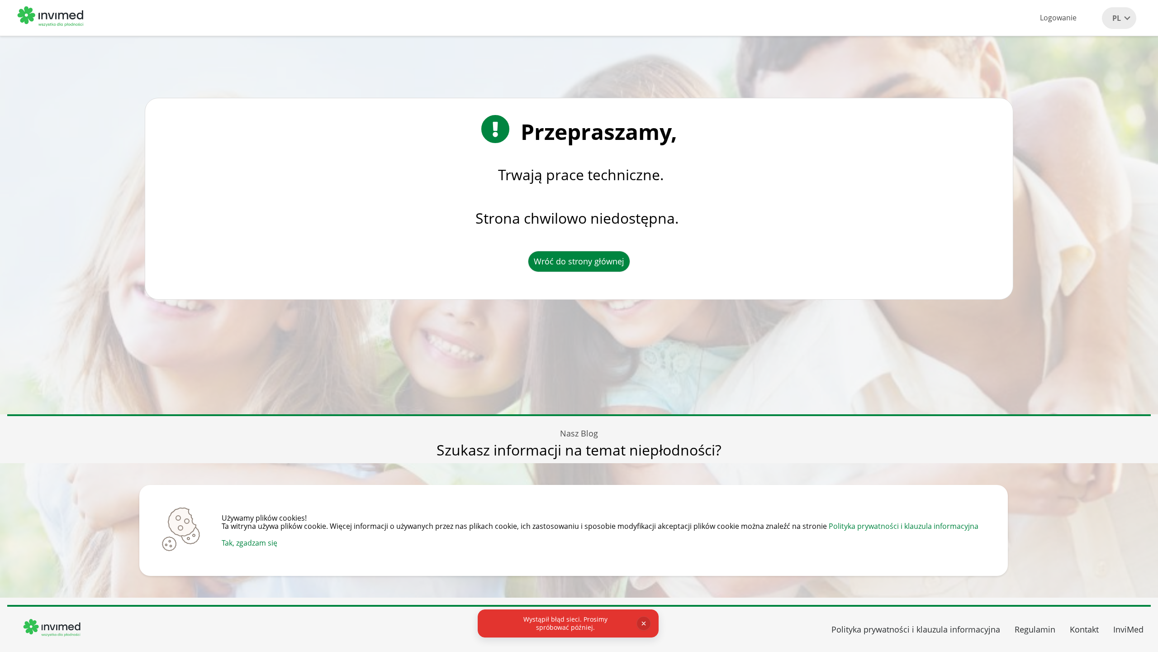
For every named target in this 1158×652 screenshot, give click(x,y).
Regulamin (1035, 629)
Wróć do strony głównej (579, 261)
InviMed (1128, 629)
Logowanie (1058, 18)
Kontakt (1084, 629)
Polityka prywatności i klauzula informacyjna (903, 526)
